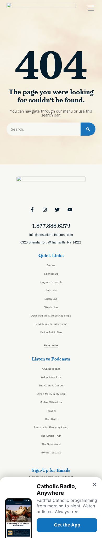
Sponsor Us (51, 273)
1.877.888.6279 (51, 226)
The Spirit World (51, 444)
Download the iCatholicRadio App (51, 315)
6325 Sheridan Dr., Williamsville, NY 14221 (51, 242)
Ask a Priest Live (51, 377)
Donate (51, 265)
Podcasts (51, 290)
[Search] (88, 129)
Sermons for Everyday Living (51, 427)
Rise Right (51, 419)
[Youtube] (70, 209)
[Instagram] (44, 209)
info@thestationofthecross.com (51, 234)
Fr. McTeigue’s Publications (51, 324)
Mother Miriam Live (51, 402)
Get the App (67, 525)
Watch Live (51, 307)
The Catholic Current (51, 385)
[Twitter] (57, 209)
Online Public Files (51, 332)
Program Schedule (51, 282)
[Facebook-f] (32, 209)
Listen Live (51, 298)
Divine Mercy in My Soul (51, 393)
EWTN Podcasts (51, 452)
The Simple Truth (51, 435)
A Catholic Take (51, 368)
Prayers (51, 410)
